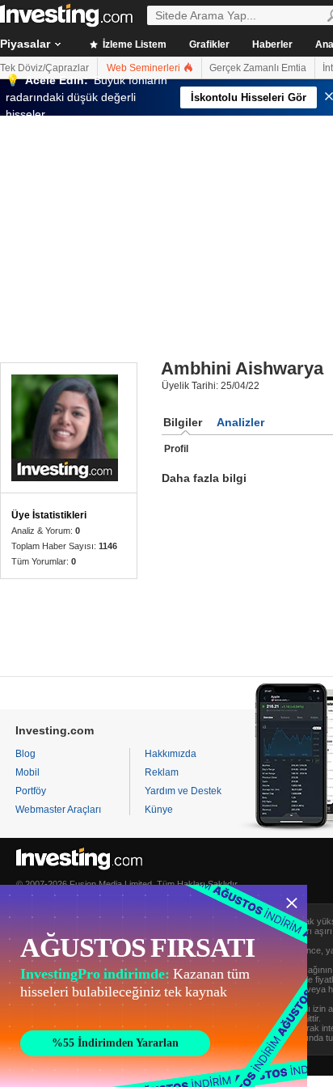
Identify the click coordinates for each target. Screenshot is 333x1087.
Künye (159, 809)
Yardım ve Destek (183, 791)
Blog (25, 753)
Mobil (27, 772)
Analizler (240, 422)
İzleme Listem (133, 44)
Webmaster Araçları (58, 809)
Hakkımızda (170, 753)
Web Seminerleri (145, 68)
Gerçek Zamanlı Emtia (257, 68)
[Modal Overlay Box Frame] (153, 986)
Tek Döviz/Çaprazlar (44, 68)
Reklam (162, 772)
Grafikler (209, 44)
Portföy (30, 791)
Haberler (272, 44)
